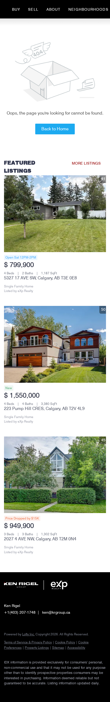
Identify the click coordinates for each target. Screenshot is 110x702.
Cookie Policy (65, 642)
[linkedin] (17, 691)
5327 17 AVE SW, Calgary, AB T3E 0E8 (40, 277)
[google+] (49, 691)
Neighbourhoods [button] (88, 9)
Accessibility (76, 648)
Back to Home (55, 128)
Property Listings (37, 648)
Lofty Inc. (28, 634)
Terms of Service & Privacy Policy (28, 642)
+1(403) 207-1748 (20, 612)
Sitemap (58, 648)
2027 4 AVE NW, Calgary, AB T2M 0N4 (40, 538)
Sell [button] (33, 9)
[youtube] (38, 691)
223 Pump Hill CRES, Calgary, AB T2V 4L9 (44, 408)
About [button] (53, 9)
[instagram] (28, 691)
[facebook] (6, 691)
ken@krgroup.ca (56, 612)
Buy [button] (16, 9)
